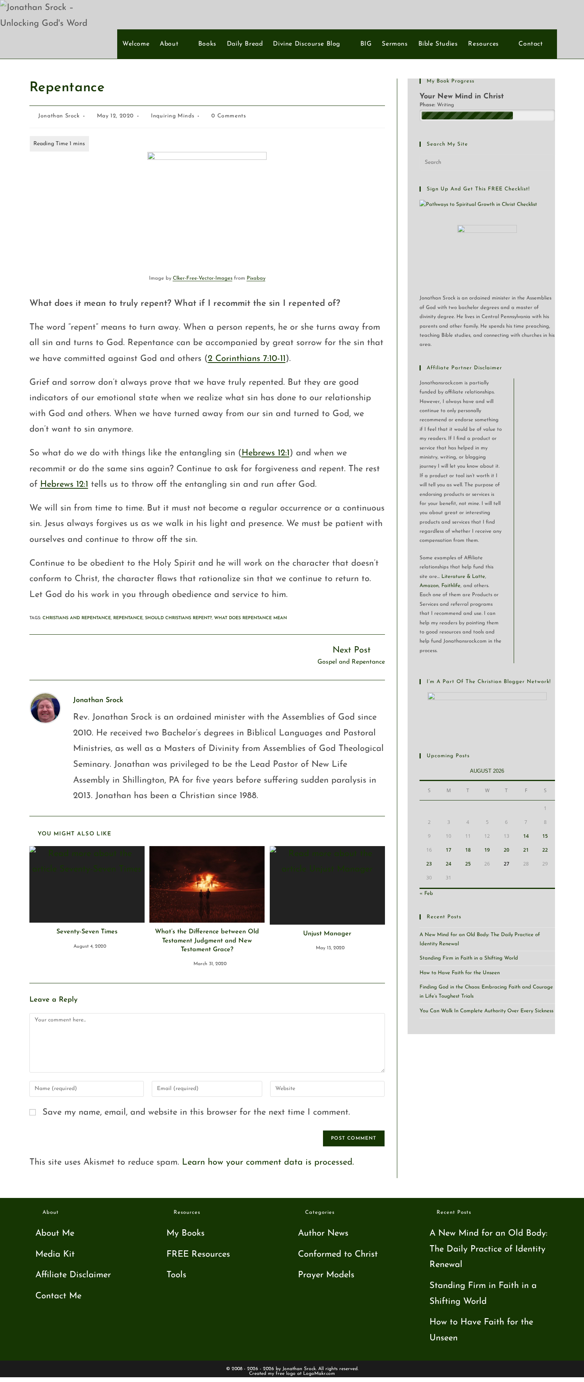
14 (526, 836)
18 (468, 849)
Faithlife (450, 585)
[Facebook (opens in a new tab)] (541, 14)
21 (526, 849)
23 (429, 863)
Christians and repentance (77, 618)
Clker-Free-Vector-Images (202, 278)
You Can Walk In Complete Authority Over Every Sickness (486, 1010)
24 (448, 863)
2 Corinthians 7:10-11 (247, 358)
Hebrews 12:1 (266, 453)
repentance (128, 618)
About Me (54, 1233)
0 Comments (228, 116)
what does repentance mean (250, 618)
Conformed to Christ (338, 1254)
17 (448, 849)
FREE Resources (198, 1254)
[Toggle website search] (552, 44)
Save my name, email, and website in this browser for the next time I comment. (196, 1112)
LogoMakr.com (319, 1373)
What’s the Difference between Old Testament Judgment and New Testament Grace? (207, 941)
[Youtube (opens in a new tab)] (554, 14)
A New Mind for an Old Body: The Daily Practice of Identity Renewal (488, 1249)
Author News (323, 1233)
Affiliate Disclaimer (73, 1275)
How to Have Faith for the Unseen (460, 972)
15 (545, 836)
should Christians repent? (178, 618)
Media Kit (55, 1254)
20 (506, 849)
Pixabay (256, 278)
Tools (176, 1275)
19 (487, 849)
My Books (185, 1233)
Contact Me (58, 1296)
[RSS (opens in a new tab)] (567, 14)
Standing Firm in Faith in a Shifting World (469, 958)
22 (545, 849)
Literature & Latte (463, 576)
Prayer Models (326, 1275)
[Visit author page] (45, 707)
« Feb (426, 893)
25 (468, 863)
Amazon (429, 585)
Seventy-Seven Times (87, 932)
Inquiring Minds (172, 116)
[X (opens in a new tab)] (528, 14)
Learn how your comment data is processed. (268, 1162)
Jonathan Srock (58, 116)
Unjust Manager (327, 934)
